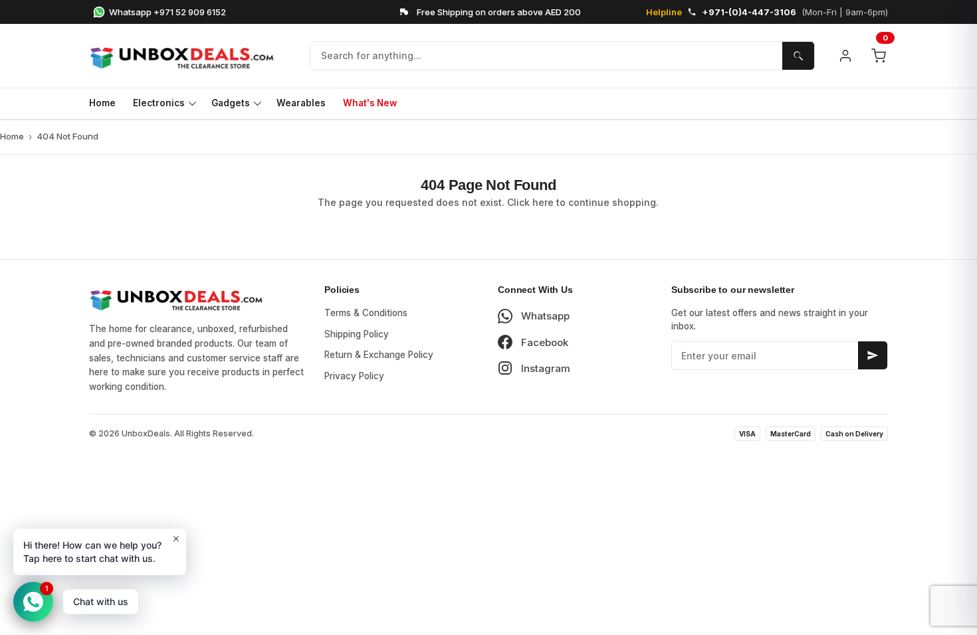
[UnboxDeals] (188, 56)
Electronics (159, 103)
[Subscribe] (872, 355)
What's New (370, 103)
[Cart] (878, 55)
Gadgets (230, 103)
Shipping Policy (356, 334)
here (543, 202)
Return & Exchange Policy (378, 354)
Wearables (301, 103)
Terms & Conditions (365, 313)
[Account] (845, 55)
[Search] (798, 56)
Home (102, 103)
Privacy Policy (354, 376)
